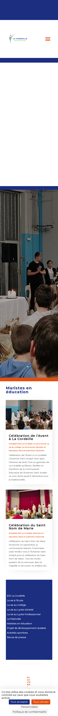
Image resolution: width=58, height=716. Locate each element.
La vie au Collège (16, 605)
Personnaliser (29, 706)
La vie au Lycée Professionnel (24, 614)
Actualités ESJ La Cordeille (20, 444)
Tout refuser (41, 701)
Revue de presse (16, 637)
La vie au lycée (28, 447)
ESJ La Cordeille (16, 595)
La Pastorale (14, 618)
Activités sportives (17, 632)
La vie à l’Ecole (15, 600)
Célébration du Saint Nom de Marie (27, 526)
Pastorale (39, 450)
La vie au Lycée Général (20, 609)
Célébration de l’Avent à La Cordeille (29, 437)
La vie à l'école (39, 444)
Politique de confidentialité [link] (29, 711)
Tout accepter (19, 701)
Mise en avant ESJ (26, 450)
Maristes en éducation (19, 623)
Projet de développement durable (26, 628)
